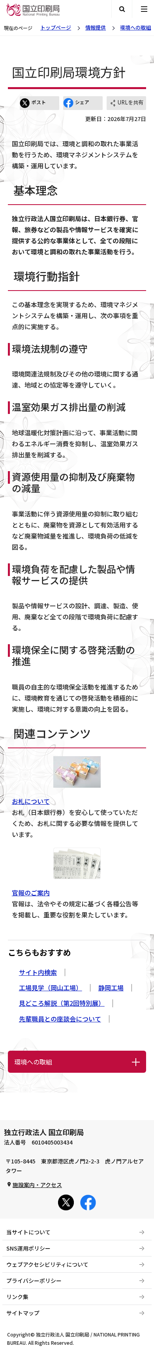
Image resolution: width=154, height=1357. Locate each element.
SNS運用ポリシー (28, 1248)
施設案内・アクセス (37, 1185)
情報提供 (95, 27)
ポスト (39, 102)
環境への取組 (135, 27)
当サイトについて (28, 1232)
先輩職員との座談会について (60, 1018)
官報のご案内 (31, 892)
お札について (31, 801)
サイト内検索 (38, 972)
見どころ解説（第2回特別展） (62, 1003)
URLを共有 (130, 102)
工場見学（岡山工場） (50, 987)
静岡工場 (111, 987)
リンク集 (17, 1297)
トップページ (55, 27)
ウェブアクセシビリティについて (47, 1264)
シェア (82, 102)
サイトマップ (22, 1313)
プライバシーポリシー (34, 1280)
